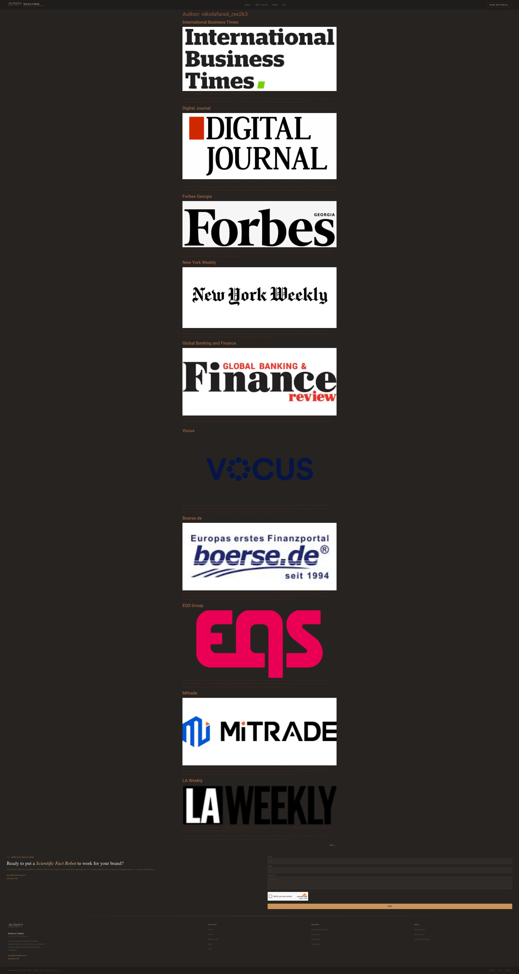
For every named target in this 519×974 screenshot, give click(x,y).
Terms (500, 970)
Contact (508, 970)
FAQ (284, 5)
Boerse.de (192, 518)
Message (271, 875)
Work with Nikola (499, 5)
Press (275, 5)
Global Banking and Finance (209, 343)
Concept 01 (315, 934)
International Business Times (210, 22)
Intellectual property (422, 939)
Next (333, 845)
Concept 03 (315, 944)
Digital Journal (196, 108)
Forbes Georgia (197, 196)
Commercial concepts (319, 929)
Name (270, 856)
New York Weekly (199, 262)
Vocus (188, 430)
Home (210, 929)
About (248, 5)
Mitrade (189, 693)
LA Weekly (192, 780)
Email (270, 866)
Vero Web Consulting (50, 970)
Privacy (491, 970)
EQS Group (192, 605)
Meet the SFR (261, 5)
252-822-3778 (12, 878)
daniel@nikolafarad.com (16, 875)
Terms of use (419, 934)
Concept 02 (315, 939)
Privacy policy (419, 929)
